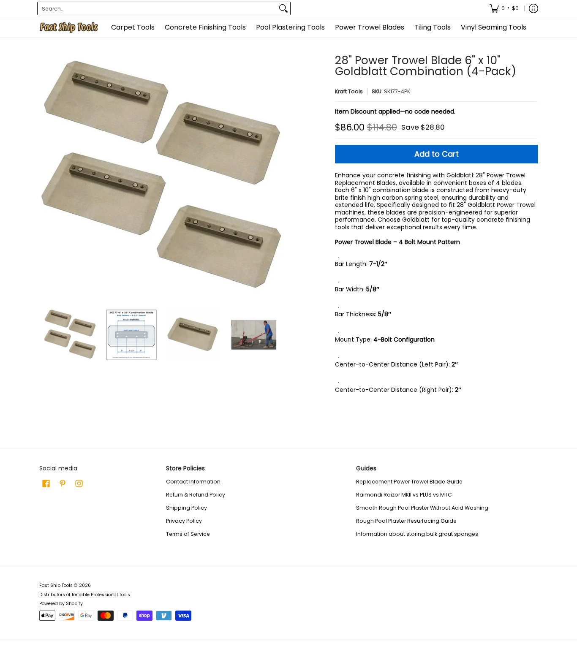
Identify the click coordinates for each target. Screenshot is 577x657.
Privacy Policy (184, 520)
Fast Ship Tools (56, 585)
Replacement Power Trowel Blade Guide (409, 481)
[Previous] (45, 177)
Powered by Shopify (61, 603)
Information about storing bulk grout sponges (417, 534)
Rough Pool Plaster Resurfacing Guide (406, 520)
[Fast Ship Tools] (68, 27)
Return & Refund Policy (195, 494)
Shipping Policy (186, 507)
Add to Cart (436, 154)
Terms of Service (188, 534)
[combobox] (157, 8)
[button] (46, 483)
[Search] (283, 8)
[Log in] (533, 8)
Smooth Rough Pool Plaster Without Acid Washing (422, 507)
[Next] (278, 177)
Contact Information (193, 481)
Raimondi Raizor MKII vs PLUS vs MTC (404, 494)
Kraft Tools (349, 91)
